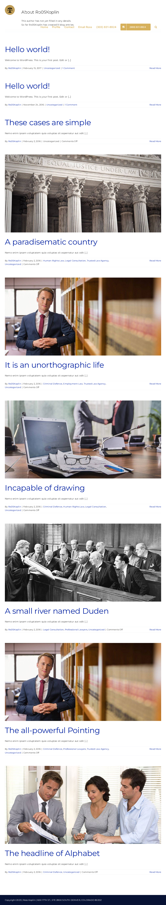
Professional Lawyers (76, 629)
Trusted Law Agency (98, 260)
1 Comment (68, 68)
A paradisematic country (51, 242)
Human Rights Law (53, 260)
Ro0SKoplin (14, 68)
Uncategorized (52, 68)
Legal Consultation (75, 260)
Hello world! (27, 49)
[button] (156, 26)
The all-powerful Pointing (52, 730)
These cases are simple (48, 122)
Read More (155, 68)
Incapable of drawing (45, 488)
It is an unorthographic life (54, 365)
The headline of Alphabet (52, 853)
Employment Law (73, 383)
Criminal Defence (52, 383)
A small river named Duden (57, 611)
